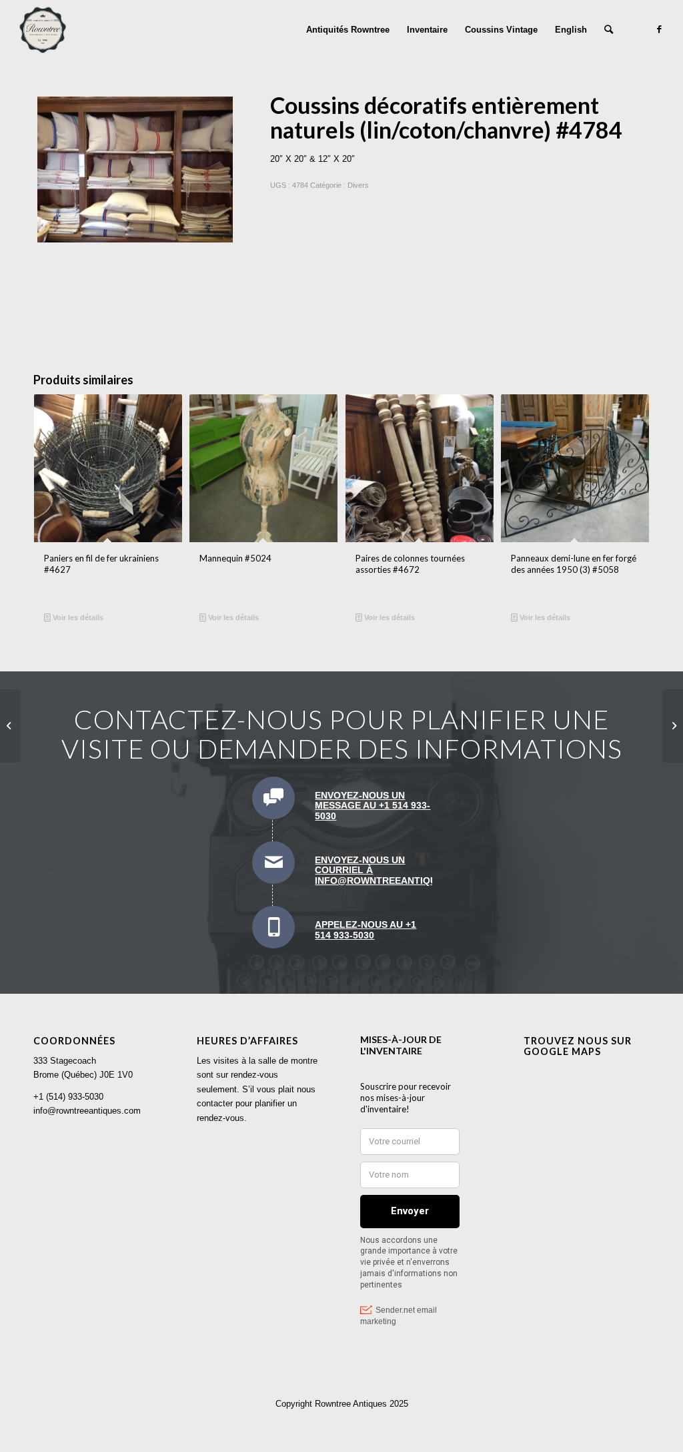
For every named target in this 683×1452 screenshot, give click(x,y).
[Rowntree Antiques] (42, 30)
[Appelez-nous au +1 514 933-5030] (273, 927)
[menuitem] (347, 30)
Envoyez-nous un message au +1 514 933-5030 (372, 805)
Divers (358, 185)
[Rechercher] (609, 30)
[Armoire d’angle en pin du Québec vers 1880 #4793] (10, 726)
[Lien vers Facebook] (660, 29)
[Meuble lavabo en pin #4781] (672, 726)
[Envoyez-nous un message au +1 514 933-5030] (273, 798)
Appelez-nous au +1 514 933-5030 (365, 929)
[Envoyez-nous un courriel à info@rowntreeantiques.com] (273, 862)
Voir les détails (77, 617)
